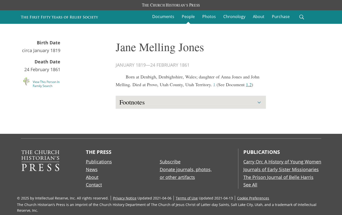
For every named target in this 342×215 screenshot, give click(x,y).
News (92, 169)
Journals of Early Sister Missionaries (281, 169)
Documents (163, 16)
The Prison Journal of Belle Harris (278, 177)
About (258, 16)
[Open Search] (301, 17)
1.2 (249, 84)
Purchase (281, 16)
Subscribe (170, 162)
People (188, 16)
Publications (99, 162)
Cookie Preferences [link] (253, 198)
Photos (209, 16)
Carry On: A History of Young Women (282, 162)
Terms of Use (187, 198)
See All (250, 185)
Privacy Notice (124, 198)
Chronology (234, 16)
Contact (94, 185)
